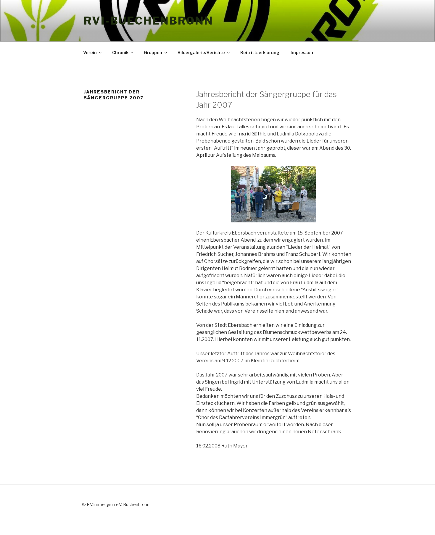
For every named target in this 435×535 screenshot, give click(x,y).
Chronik (120, 52)
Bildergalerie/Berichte (201, 52)
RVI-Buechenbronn (148, 20)
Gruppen (153, 52)
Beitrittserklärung (259, 52)
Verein (90, 52)
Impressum (303, 52)
